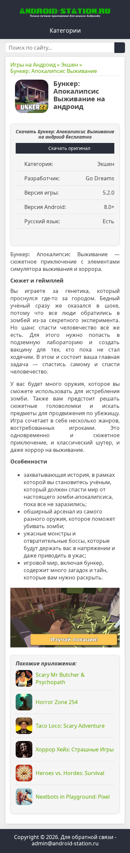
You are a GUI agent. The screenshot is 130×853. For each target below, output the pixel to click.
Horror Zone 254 (57, 702)
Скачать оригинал (69, 148)
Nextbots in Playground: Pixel (73, 796)
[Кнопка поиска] (119, 47)
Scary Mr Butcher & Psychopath (60, 678)
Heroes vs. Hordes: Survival (70, 773)
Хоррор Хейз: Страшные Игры (75, 749)
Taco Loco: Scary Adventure (70, 725)
